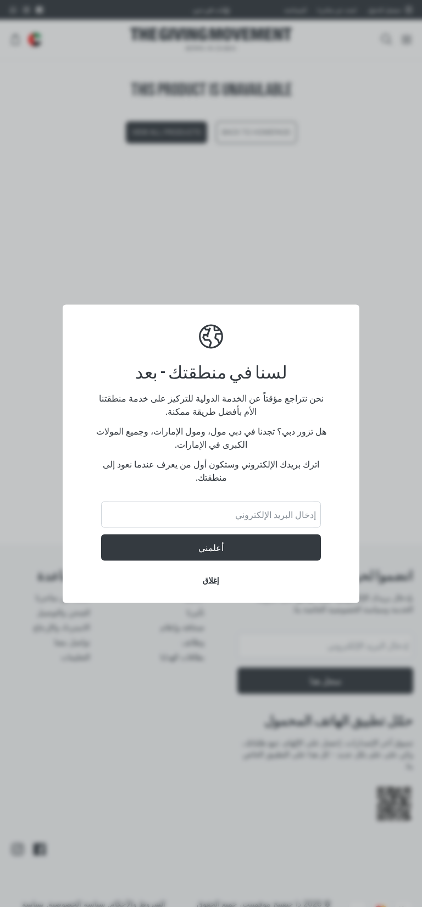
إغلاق (211, 579)
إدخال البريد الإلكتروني (275, 514)
